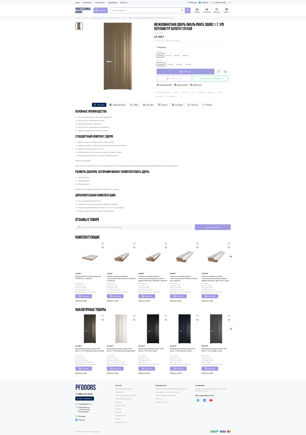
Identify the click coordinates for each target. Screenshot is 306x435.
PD (181, 96)
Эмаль (124, 18)
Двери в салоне (121, 422)
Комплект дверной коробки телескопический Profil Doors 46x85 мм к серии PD (121, 278)
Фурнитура (119, 392)
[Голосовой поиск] (182, 10)
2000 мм (161, 64)
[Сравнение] (225, 71)
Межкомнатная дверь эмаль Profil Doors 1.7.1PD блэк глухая (150, 350)
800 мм (177, 55)
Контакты (123, 2)
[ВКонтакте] (204, 400)
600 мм (160, 55)
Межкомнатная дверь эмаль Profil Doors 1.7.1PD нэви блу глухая (182, 350)
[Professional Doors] (83, 10)
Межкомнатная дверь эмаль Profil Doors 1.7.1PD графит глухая (214, 350)
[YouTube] (211, 400)
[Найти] (188, 10)
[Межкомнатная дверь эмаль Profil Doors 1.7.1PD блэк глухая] (153, 328)
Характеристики (119, 105)
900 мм (185, 55)
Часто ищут (184, 92)
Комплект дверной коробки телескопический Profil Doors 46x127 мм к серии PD (183, 278)
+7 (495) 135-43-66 (219, 2)
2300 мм (188, 64)
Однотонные (160, 96)
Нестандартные (172, 96)
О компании (200, 385)
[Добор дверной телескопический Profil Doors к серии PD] (89, 256)
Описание (101, 105)
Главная (78, 18)
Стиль (193, 92)
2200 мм (179, 64)
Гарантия (194, 105)
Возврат (209, 105)
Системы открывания (123, 399)
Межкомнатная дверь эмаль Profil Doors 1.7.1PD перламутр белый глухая (121, 350)
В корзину (85, 296)
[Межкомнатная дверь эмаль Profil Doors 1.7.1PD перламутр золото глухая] (118, 56)
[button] (75, 256)
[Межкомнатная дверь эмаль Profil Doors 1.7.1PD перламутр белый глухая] (121, 328)
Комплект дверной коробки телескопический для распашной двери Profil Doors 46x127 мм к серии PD (215, 278)
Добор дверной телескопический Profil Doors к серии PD (88, 277)
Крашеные (211, 92)
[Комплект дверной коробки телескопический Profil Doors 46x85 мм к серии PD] (121, 256)
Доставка (149, 105)
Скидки (118, 419)
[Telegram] (198, 400)
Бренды (175, 92)
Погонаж (118, 402)
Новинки (118, 412)
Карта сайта (95, 431)
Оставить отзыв (213, 227)
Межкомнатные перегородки (126, 395)
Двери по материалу (113, 18)
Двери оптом (120, 405)
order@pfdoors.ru (84, 404)
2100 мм (170, 64)
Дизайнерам (113, 2)
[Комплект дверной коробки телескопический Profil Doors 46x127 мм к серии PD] (184, 256)
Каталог (85, 18)
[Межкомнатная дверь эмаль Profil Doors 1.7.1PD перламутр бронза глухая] (89, 328)
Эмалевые (201, 92)
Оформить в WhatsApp (212, 78)
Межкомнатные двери (97, 18)
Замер (135, 105)
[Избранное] (218, 71)
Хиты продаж (120, 415)
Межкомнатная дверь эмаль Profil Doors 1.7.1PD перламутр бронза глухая (89, 350)
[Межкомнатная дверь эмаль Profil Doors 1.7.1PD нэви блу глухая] (184, 328)
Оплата (164, 105)
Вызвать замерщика (84, 398)
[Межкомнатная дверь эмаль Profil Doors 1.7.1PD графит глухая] (216, 328)
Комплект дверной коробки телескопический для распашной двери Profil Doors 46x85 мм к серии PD (152, 278)
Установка (179, 105)
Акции (77, 2)
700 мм (168, 55)
